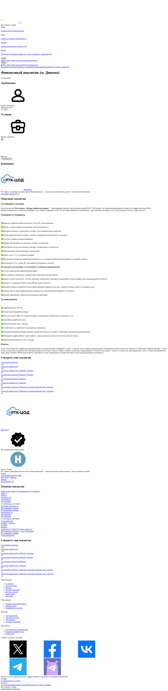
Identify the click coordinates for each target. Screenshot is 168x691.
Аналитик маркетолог (9, 366)
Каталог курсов (11, 592)
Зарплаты (59, 67)
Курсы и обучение (26, 67)
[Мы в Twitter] (18, 657)
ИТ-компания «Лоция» (10, 508)
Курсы (17, 689)
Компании (45, 67)
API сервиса (10, 620)
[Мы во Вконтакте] (86, 657)
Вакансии (5, 67)
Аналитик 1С (6, 497)
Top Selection (6, 500)
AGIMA (4, 523)
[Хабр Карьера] (10, 23)
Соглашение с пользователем (16, 630)
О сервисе (9, 584)
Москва (13, 477)
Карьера (12, 689)
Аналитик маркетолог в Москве (13, 383)
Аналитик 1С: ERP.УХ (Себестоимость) (16, 529)
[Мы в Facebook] (52, 657)
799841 (30, 677)
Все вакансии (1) (12, 194)
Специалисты (14, 67)
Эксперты (37, 67)
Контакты (9, 596)
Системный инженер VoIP (11, 475)
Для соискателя (11, 616)
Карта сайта (10, 594)
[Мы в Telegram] (18, 675)
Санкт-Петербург (27, 531)
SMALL (4, 493)
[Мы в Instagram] (121, 657)
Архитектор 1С (7, 512)
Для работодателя (12, 618)
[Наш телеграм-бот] (52, 675)
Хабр (3, 689)
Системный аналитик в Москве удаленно (17, 375)
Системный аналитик (9, 362)
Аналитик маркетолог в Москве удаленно (17, 371)
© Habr (3, 679)
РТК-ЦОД (28, 190)
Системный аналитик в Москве (13, 379)
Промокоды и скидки (13, 608)
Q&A (7, 689)
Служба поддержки (13, 622)
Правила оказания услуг (14, 632)
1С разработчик (7, 521)
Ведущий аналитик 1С (10, 506)
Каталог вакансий (12, 590)
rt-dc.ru (3, 194)
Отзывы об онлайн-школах (16, 604)
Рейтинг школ (10, 606)
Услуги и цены (11, 586)
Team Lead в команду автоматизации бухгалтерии (20, 491)
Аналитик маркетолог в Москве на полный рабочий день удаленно (27, 391)
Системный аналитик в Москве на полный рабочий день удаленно (27, 387)
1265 (16, 677)
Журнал (66, 67)
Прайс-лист (10, 634)
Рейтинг (52, 67)
